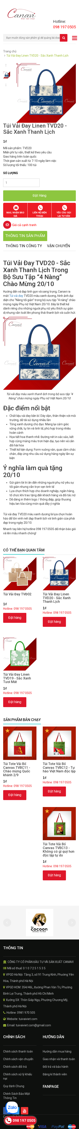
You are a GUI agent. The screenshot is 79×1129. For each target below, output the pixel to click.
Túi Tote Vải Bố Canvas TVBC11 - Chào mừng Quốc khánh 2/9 (16, 769)
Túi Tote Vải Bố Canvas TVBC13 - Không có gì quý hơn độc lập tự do (58, 849)
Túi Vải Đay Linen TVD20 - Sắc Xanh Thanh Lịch (57, 598)
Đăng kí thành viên (55, 1074)
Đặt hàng (14, 618)
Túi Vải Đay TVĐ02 (17, 594)
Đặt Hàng (39, 196)
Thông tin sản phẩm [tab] (25, 235)
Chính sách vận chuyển (18, 1059)
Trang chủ (9, 51)
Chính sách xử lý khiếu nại (17, 1076)
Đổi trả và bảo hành (55, 1066)
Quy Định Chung (13, 1086)
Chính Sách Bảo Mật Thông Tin (16, 1096)
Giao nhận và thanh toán (59, 1059)
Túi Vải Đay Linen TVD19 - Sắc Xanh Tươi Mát (17, 678)
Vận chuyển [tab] (58, 246)
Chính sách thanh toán (18, 1051)
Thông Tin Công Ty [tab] (23, 246)
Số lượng (10, 173)
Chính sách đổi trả (15, 1066)
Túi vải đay (16, 295)
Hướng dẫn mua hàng (57, 1051)
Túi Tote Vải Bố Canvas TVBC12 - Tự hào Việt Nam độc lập (59, 767)
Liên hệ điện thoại (39, 214)
